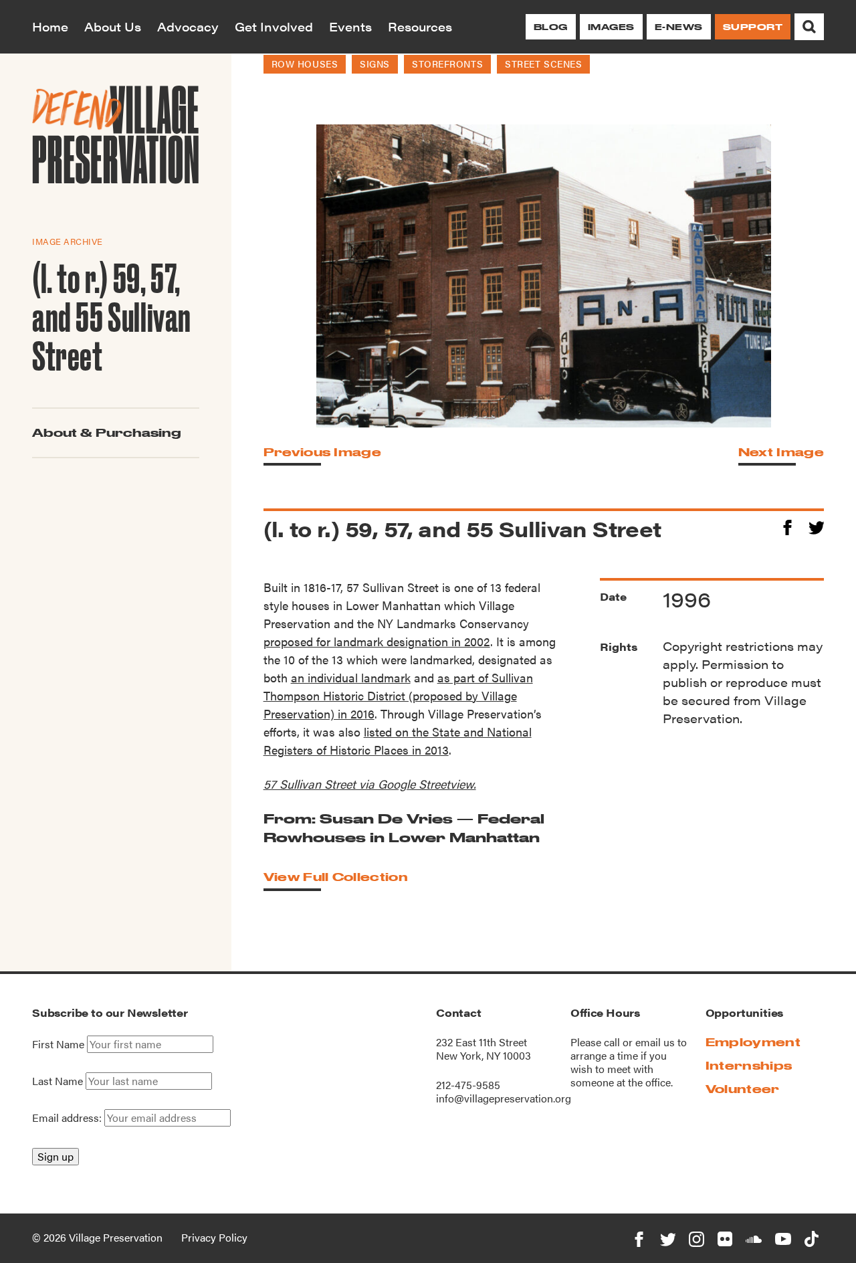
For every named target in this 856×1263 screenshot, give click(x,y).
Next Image (781, 452)
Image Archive (67, 241)
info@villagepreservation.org (503, 1098)
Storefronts (447, 63)
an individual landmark (351, 677)
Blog (551, 26)
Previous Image (322, 452)
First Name (58, 1044)
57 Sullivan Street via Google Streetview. (369, 783)
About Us (112, 26)
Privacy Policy (214, 1237)
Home (50, 26)
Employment (753, 1042)
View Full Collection (335, 876)
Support (752, 26)
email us (655, 1042)
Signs (375, 63)
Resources (420, 26)
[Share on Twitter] (816, 525)
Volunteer (743, 1088)
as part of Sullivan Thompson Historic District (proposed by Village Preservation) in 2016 (398, 695)
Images (611, 26)
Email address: (68, 1117)
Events (350, 26)
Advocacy (188, 26)
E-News (679, 26)
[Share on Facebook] (787, 525)
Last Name (57, 1081)
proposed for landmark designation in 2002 (376, 641)
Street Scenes (543, 63)
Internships (749, 1065)
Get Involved (274, 26)
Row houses (305, 63)
